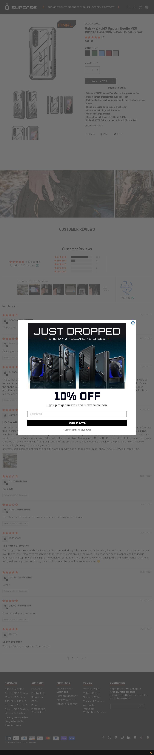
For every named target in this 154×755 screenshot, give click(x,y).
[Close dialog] (132, 322)
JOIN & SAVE (77, 422)
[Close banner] (150, 753)
